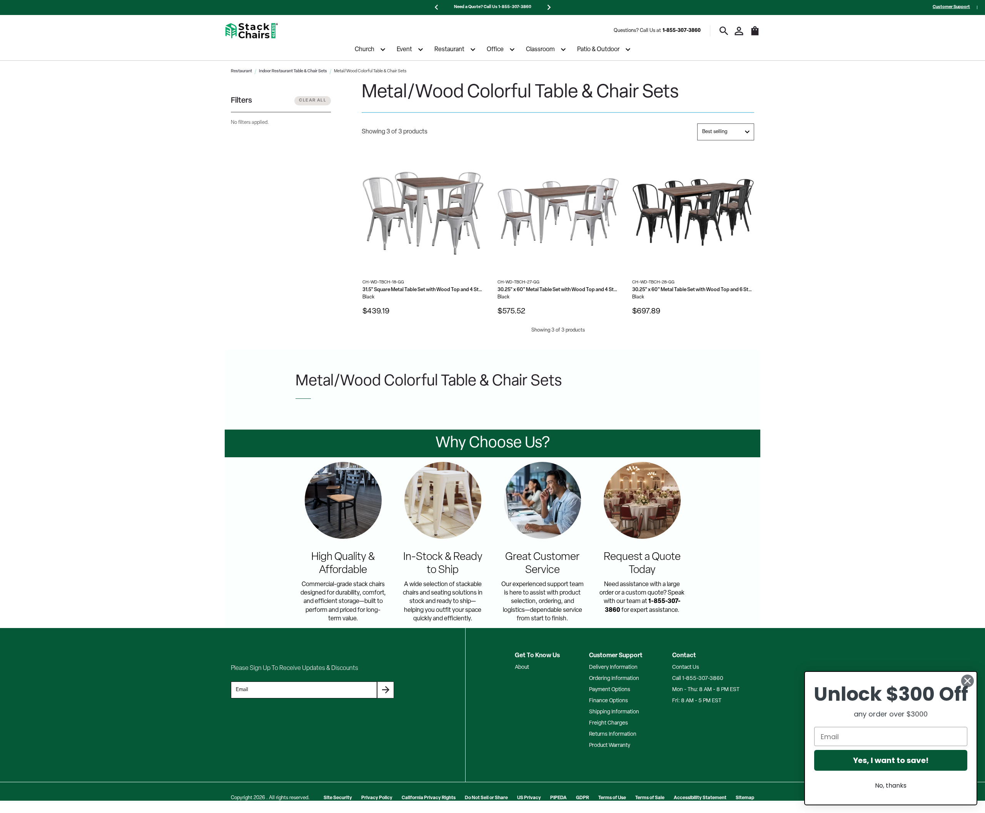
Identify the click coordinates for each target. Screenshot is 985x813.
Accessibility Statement (700, 798)
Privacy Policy (376, 798)
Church (364, 50)
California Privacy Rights (429, 798)
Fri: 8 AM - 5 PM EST (696, 701)
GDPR (582, 798)
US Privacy (529, 798)
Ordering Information (614, 678)
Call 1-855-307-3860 (697, 678)
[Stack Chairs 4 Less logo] (252, 31)
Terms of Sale (649, 798)
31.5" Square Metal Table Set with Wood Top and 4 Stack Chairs (423, 289)
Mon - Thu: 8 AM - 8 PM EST (706, 690)
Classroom (540, 50)
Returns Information (612, 734)
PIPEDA (558, 798)
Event (404, 50)
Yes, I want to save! (890, 760)
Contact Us (685, 667)
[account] (739, 31)
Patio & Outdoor (598, 50)
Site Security (338, 798)
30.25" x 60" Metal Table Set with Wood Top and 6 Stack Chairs (693, 289)
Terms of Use (612, 798)
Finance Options (608, 701)
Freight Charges (608, 723)
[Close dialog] (967, 681)
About (522, 667)
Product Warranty (609, 745)
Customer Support (951, 7)
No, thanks (891, 785)
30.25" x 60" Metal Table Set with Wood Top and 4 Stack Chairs (558, 289)
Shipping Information (614, 712)
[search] (724, 31)
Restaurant (449, 50)
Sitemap (745, 798)
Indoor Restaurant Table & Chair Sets (293, 71)
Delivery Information (613, 667)
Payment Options (609, 690)
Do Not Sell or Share (486, 798)
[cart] (755, 35)
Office (495, 50)
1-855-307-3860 (682, 30)
